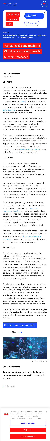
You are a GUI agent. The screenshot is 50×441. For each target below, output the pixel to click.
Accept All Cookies (27, 436)
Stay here (33, 23)
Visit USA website (31, 15)
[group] (25, 379)
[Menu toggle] (44, 4)
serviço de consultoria (30, 149)
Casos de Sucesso (11, 74)
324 (14, 332)
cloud (23, 101)
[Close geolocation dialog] (45, 13)
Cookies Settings (28, 423)
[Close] (46, 411)
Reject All (28, 430)
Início (5, 32)
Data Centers (9, 110)
